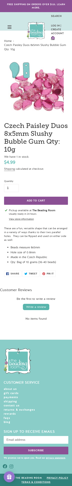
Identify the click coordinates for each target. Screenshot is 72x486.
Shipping (9, 169)
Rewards (10, 414)
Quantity (8, 181)
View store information (21, 219)
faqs (7, 418)
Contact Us (12, 405)
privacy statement (55, 457)
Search (56, 16)
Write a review (36, 307)
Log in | (56, 25)
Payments (11, 397)
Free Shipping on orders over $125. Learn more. (36, 6)
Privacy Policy (57, 477)
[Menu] (9, 27)
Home (8, 41)
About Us (10, 389)
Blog (7, 422)
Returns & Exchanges (19, 410)
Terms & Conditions (35, 482)
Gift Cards (11, 393)
